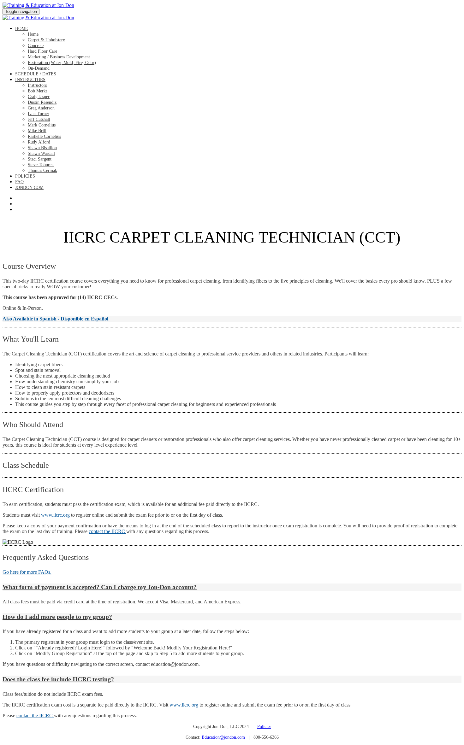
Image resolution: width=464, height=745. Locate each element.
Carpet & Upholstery (46, 40)
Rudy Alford (39, 142)
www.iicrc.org (56, 515)
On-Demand (39, 68)
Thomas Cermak (42, 170)
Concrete (36, 45)
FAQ (19, 181)
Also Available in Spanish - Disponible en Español (55, 318)
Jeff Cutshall (39, 119)
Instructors (30, 79)
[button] (232, 587)
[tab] (232, 587)
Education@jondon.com (223, 737)
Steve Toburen (41, 164)
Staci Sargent (39, 159)
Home (21, 28)
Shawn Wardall (41, 153)
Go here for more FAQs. (27, 572)
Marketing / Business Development (59, 57)
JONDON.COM (29, 187)
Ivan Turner (38, 113)
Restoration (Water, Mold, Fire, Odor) (62, 62)
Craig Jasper (39, 96)
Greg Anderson (41, 108)
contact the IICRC (107, 531)
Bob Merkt (37, 91)
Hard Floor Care (42, 51)
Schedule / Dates (35, 74)
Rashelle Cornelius (44, 136)
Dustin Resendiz (42, 102)
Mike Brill (37, 130)
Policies (25, 176)
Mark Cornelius (42, 125)
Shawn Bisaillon (42, 147)
